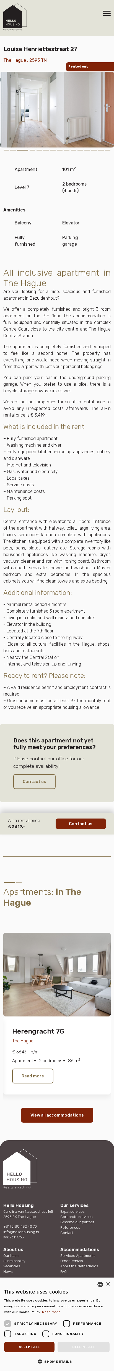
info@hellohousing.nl (21, 1232)
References (70, 1227)
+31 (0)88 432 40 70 (20, 1226)
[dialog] (57, 1324)
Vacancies (11, 1266)
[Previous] (12, 915)
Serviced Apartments (77, 1256)
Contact (66, 1233)
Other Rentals (71, 1261)
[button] (57, 1361)
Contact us (34, 781)
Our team (11, 1256)
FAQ (63, 1272)
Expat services (72, 1211)
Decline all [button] (83, 1347)
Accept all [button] (29, 1347)
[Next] (25, 915)
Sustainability (14, 1261)
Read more (33, 1076)
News (8, 1272)
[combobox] (100, 1284)
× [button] (108, 1284)
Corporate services (76, 1217)
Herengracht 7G (38, 1031)
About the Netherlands (79, 1266)
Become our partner (77, 1222)
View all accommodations (57, 1115)
